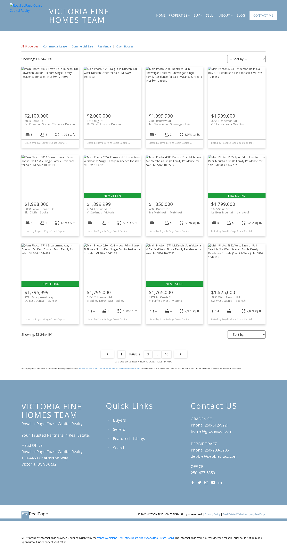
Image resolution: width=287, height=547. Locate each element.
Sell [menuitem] (209, 15)
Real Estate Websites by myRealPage (244, 514)
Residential (104, 46)
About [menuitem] (224, 15)
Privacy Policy (212, 514)
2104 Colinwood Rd (105, 299)
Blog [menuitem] (240, 15)
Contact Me (263, 15)
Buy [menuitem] (196, 15)
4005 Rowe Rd (50, 122)
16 (166, 354)
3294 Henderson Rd (227, 122)
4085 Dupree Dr (166, 210)
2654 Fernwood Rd (100, 210)
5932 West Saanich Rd (228, 299)
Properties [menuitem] (178, 15)
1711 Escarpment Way (41, 299)
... (157, 354)
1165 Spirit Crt (230, 210)
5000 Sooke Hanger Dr (39, 210)
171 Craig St (104, 122)
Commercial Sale (82, 46)
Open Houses (125, 46)
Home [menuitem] (161, 15)
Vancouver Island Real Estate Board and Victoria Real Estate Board (109, 368)
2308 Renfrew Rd (170, 122)
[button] (263, 15)
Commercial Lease (55, 46)
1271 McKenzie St (165, 299)
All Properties (29, 46)
